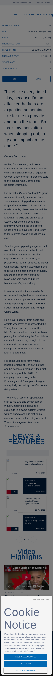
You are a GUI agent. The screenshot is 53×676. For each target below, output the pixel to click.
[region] (26, 635)
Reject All (25, 664)
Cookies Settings (25, 670)
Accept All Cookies (25, 657)
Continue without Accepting (41, 599)
